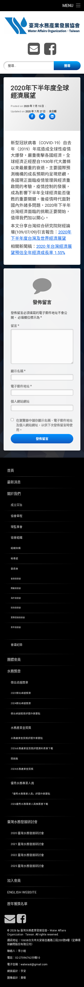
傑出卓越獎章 (19, 682)
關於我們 (14, 494)
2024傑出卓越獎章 (21, 703)
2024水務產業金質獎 (22, 769)
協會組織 (16, 537)
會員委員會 (16, 579)
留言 (15, 326)
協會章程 (16, 515)
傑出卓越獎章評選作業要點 (25, 713)
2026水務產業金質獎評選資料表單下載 (32, 748)
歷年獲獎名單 (17, 904)
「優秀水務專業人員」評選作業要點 (30, 793)
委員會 (14, 568)
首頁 (10, 471)
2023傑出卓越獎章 (21, 693)
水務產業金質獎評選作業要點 (27, 738)
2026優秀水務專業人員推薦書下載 (29, 804)
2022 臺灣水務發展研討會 (27, 855)
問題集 (14, 758)
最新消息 (14, 482)
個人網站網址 (20, 401)
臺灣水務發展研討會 (22, 822)
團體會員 (14, 660)
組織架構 (16, 548)
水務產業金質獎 (21, 727)
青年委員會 (16, 627)
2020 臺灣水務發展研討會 (27, 833)
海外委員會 (16, 598)
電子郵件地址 (21, 386)
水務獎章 (14, 671)
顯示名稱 (18, 371)
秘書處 (14, 558)
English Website (22, 892)
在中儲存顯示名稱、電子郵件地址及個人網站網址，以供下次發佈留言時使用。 (44, 425)
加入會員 (14, 881)
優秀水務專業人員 (22, 783)
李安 (23, 971)
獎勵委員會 (16, 588)
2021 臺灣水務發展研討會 (27, 844)
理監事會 (16, 526)
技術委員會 (16, 608)
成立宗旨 (16, 505)
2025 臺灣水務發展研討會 (27, 866)
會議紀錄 (16, 644)
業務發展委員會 (18, 617)
